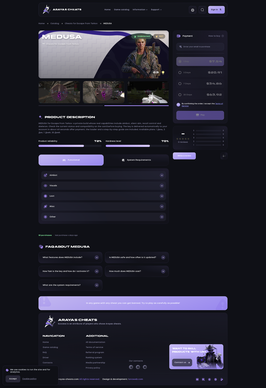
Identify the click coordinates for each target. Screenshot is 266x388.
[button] (103, 175)
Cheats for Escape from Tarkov (81, 23)
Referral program (95, 352)
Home (107, 10)
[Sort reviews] (224, 155)
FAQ (45, 352)
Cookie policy (29, 379)
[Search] (202, 10)
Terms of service (94, 347)
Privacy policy (93, 368)
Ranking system (94, 357)
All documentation (95, 342)
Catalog (54, 23)
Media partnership (95, 363)
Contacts (48, 363)
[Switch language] (192, 10)
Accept (13, 379)
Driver (46, 357)
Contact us (180, 362)
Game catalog (121, 10)
